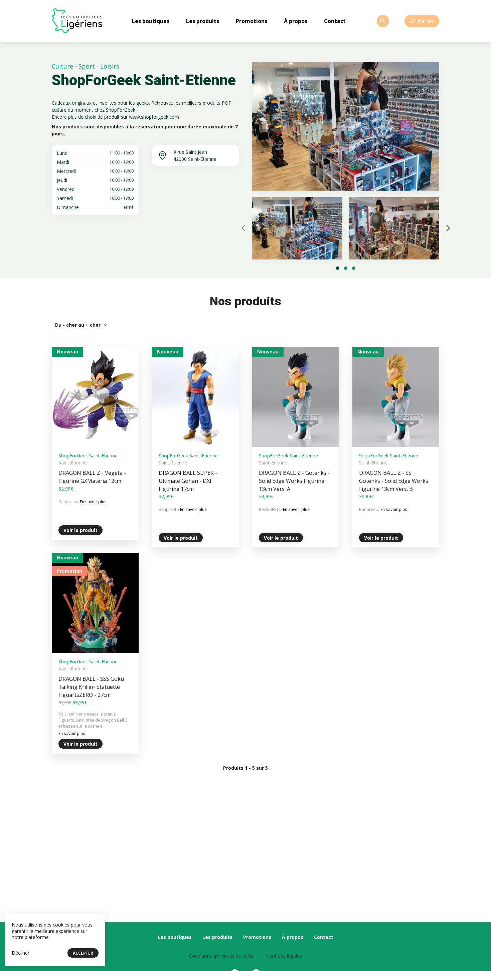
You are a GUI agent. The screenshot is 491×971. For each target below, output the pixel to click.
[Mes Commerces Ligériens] (77, 20)
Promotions (251, 21)
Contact (335, 21)
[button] (337, 268)
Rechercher (383, 21)
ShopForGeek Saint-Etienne (88, 455)
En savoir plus (93, 502)
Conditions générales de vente (222, 956)
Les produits (202, 21)
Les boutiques (150, 21)
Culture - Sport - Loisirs (85, 66)
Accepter (83, 953)
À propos (295, 21)
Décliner (20, 953)
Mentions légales (283, 956)
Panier (426, 20)
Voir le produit (80, 530)
